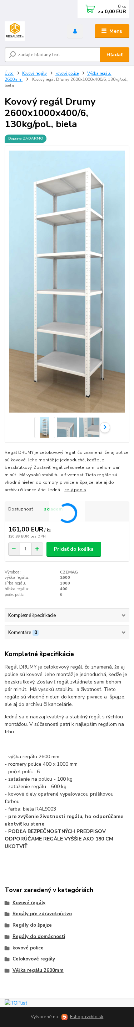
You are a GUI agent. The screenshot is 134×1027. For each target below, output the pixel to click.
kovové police (67, 73)
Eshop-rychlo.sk (86, 1017)
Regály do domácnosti (39, 936)
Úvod (9, 73)
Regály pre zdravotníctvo (42, 914)
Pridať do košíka (74, 549)
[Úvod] (30, 31)
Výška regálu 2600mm (38, 970)
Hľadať (114, 54)
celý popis (75, 490)
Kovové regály (34, 73)
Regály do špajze (32, 925)
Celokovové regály (34, 959)
